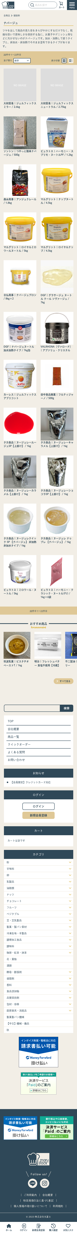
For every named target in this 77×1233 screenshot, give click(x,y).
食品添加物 (13, 991)
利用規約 (58, 1206)
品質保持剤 (13, 997)
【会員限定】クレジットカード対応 (31, 782)
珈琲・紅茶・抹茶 (17, 952)
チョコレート (14, 901)
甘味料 (10, 868)
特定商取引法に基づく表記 (38, 1200)
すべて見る (65, 681)
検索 (66, 708)
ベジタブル (13, 914)
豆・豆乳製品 (14, 920)
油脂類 (10, 888)
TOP (11, 721)
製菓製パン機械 (15, 1017)
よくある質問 (16, 752)
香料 (9, 985)
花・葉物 (12, 959)
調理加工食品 (14, 940)
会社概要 (13, 729)
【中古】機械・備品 (18, 1023)
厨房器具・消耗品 (17, 1010)
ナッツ (10, 894)
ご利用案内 (30, 1195)
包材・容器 (13, 1004)
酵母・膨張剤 (14, 972)
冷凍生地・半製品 (17, 933)
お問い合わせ (16, 759)
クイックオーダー (19, 744)
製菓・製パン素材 (17, 927)
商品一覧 (13, 736)
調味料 (10, 946)
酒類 (9, 965)
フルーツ (12, 907)
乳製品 (10, 881)
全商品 (7, 15)
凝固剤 (16, 15)
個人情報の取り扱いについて (30, 1206)
